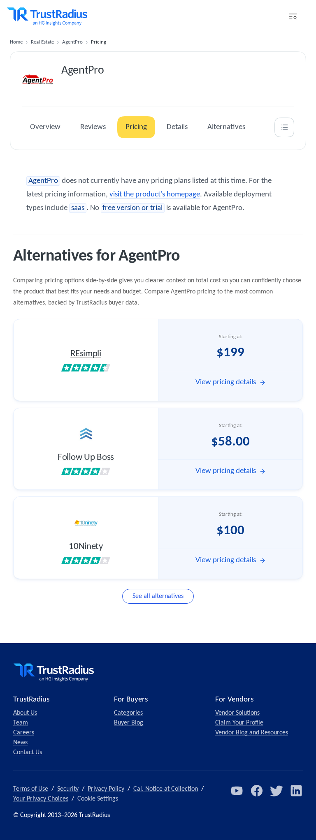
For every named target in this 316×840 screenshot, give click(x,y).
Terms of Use (30, 789)
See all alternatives (158, 596)
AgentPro (72, 42)
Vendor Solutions (237, 713)
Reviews (93, 127)
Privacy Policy (106, 789)
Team (20, 723)
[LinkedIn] (296, 790)
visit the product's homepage (154, 194)
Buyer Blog (128, 723)
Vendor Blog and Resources (251, 732)
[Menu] (293, 16)
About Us (25, 713)
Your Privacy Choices (40, 799)
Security (68, 789)
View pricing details (225, 382)
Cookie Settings (97, 799)
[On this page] (284, 127)
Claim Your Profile (239, 723)
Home (16, 42)
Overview (45, 127)
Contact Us (27, 752)
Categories (128, 713)
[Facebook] (256, 790)
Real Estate (42, 42)
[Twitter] (276, 790)
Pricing (136, 127)
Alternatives (226, 127)
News (20, 742)
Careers (23, 732)
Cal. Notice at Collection (165, 789)
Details (177, 127)
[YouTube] (237, 790)
